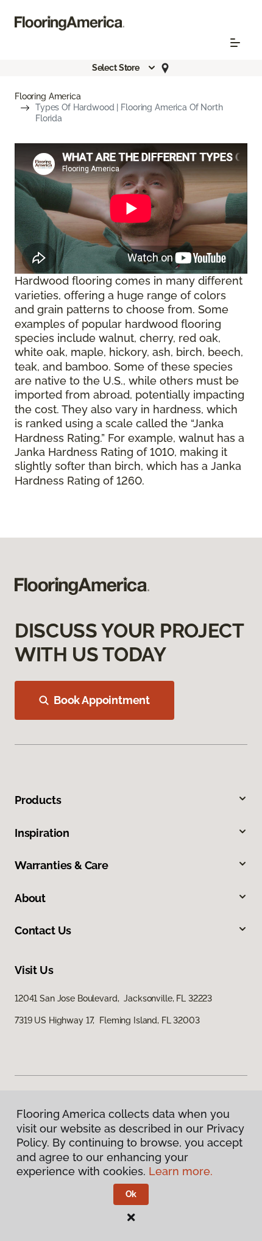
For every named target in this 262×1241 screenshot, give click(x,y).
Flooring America (48, 96)
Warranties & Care (61, 865)
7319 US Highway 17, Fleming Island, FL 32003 (107, 1020)
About (30, 898)
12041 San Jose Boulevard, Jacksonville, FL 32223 (113, 998)
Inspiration (42, 833)
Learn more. (181, 1171)
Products (38, 800)
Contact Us (43, 930)
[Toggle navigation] (235, 42)
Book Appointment (102, 700)
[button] (124, 67)
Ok (131, 1194)
